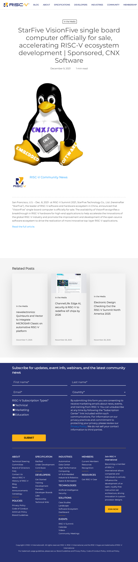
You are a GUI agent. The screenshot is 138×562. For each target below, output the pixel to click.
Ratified (39, 461)
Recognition (87, 468)
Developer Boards (43, 492)
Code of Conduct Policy (96, 551)
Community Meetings (69, 533)
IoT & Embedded (66, 474)
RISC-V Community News (49, 177)
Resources (87, 464)
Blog (14, 484)
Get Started (40, 479)
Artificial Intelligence (68, 490)
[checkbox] (39, 410)
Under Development (45, 464)
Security (62, 493)
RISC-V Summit (66, 524)
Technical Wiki (42, 502)
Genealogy (17, 494)
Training (39, 483)
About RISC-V (18, 477)
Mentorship (40, 499)
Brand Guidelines (20, 515)
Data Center (64, 464)
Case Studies (65, 502)
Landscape (64, 505)
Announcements (20, 490)
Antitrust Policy (19, 512)
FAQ (14, 471)
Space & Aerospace (67, 481)
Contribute (40, 468)
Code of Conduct (20, 508)
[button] (113, 509)
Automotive (64, 461)
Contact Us (17, 474)
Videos (62, 530)
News (14, 487)
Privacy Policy (78, 426)
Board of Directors (21, 468)
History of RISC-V (20, 481)
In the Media (69, 21)
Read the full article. (23, 226)
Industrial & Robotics (68, 477)
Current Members (90, 461)
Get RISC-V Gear (89, 479)
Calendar (63, 527)
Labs (37, 495)
